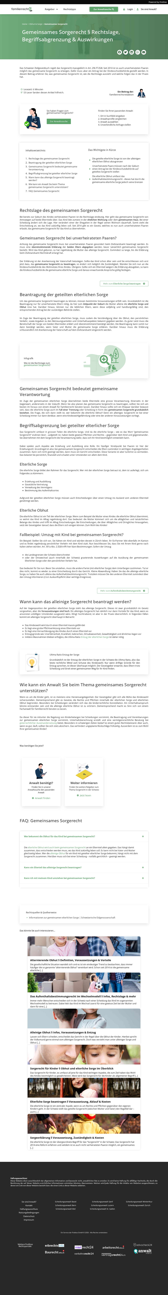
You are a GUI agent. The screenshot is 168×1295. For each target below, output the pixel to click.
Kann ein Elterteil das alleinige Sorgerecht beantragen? (53, 867)
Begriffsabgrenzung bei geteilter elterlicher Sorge (53, 173)
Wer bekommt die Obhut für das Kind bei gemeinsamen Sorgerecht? (59, 836)
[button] (119, 52)
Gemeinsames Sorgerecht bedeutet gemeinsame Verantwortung (53, 168)
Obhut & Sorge (35, 24)
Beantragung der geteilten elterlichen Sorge (50, 162)
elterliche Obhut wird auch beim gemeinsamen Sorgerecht (57, 847)
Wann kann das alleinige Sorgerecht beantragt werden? (51, 179)
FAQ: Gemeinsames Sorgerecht (44, 191)
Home (24, 24)
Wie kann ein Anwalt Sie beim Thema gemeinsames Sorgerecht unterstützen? (48, 186)
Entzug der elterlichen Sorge (95, 637)
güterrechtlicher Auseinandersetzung (38, 723)
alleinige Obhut (57, 853)
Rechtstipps (69, 9)
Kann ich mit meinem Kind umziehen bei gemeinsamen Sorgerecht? (59, 878)
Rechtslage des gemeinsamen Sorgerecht (49, 158)
